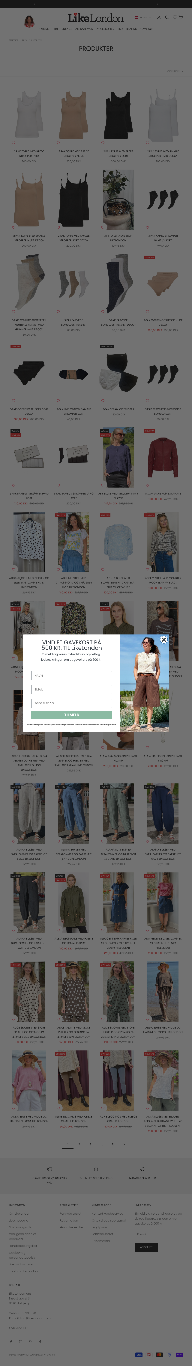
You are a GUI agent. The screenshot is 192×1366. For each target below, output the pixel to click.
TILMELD (71, 714)
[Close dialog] (164, 639)
